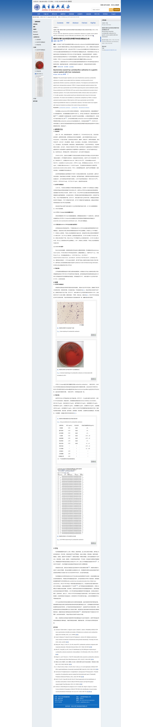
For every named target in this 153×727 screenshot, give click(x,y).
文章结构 (35, 24)
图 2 (87, 295)
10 (79, 611)
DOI (77, 634)
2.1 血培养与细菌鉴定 (40, 49)
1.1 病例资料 (38, 39)
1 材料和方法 (36, 37)
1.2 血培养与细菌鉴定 (40, 42)
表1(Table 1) (40, 73)
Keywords (35, 34)
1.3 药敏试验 (38, 44)
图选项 (92, 334)
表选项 (92, 461)
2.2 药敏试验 (38, 71)
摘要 (34, 26)
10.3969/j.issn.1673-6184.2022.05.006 (69, 17)
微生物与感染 (36, 17)
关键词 (34, 29)
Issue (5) (50, 17)
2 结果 (34, 47)
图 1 (83, 290)
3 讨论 (34, 98)
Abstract (35, 32)
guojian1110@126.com (111, 50)
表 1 (75, 413)
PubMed (89, 691)
